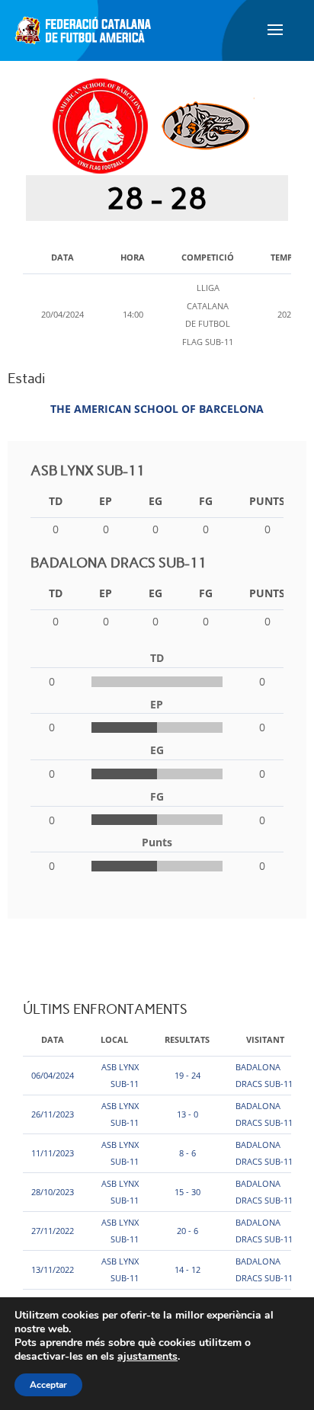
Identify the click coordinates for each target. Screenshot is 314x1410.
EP (105, 501)
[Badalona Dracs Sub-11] (206, 125)
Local (114, 1039)
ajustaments (147, 1357)
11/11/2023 (52, 1153)
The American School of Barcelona (157, 408)
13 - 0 (187, 1114)
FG (206, 501)
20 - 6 (187, 1230)
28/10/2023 (52, 1191)
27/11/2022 (52, 1230)
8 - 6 (187, 1153)
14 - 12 (187, 1269)
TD (55, 501)
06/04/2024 (52, 1075)
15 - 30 (187, 1191)
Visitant (265, 1039)
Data (52, 1039)
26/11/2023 (52, 1114)
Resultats (187, 1039)
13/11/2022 (52, 1269)
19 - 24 (187, 1075)
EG (155, 501)
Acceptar (48, 1385)
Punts (267, 501)
